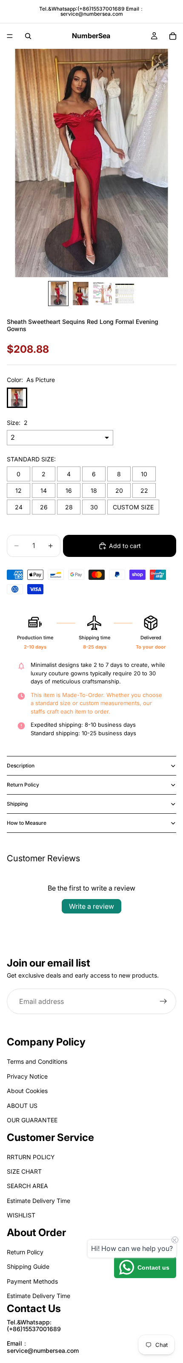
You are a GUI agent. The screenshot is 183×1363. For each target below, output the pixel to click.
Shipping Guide (28, 1266)
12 (18, 490)
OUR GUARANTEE (32, 1120)
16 (69, 490)
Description (20, 765)
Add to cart (125, 545)
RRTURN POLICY (31, 1156)
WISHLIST (21, 1215)
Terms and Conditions (37, 1061)
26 (44, 507)
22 (144, 490)
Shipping (17, 804)
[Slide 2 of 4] (80, 293)
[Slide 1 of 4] (58, 293)
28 (69, 507)
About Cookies (27, 1090)
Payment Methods (32, 1281)
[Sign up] (163, 1002)
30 (94, 507)
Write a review (91, 906)
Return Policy (23, 784)
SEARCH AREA (27, 1185)
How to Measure (26, 823)
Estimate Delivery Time (38, 1200)
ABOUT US (22, 1105)
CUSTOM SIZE (133, 507)
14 (43, 490)
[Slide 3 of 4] (102, 293)
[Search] (28, 36)
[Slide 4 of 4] (124, 293)
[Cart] (172, 36)
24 (19, 507)
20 (119, 490)
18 (94, 490)
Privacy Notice (27, 1076)
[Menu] (10, 36)
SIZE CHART (24, 1171)
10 (144, 474)
